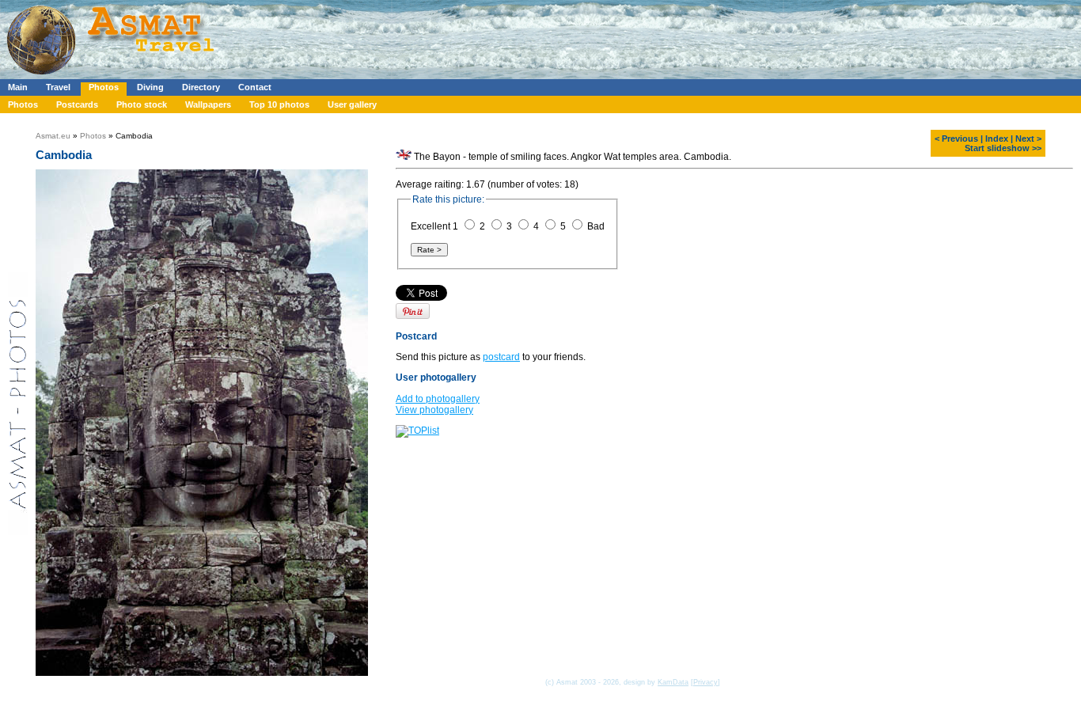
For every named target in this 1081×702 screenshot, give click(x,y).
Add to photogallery (438, 398)
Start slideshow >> (1003, 148)
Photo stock (141, 104)
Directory (201, 87)
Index (996, 138)
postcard (501, 356)
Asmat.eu (53, 135)
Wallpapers (208, 104)
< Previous (956, 138)
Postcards (77, 104)
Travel (58, 87)
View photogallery (434, 410)
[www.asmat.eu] (113, 76)
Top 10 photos (279, 104)
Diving (150, 87)
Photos (104, 87)
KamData (673, 682)
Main (18, 87)
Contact (254, 87)
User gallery (352, 104)
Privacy (705, 682)
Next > (1028, 138)
